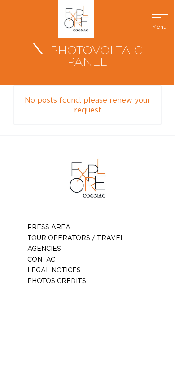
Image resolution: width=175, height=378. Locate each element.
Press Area (48, 226)
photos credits (56, 280)
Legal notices (54, 269)
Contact (43, 259)
